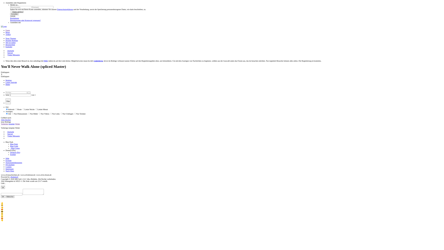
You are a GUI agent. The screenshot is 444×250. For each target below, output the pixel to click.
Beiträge (9, 80)
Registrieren (14, 18)
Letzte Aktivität (11, 82)
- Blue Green (15, 148)
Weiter (17, 124)
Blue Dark (14, 144)
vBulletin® (14, 177)
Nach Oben (10, 171)
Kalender (9, 47)
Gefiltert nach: (6, 118)
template (12, 124)
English (13, 155)
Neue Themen (11, 38)
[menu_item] (222, 203)
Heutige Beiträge (12, 41)
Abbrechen (10, 197)
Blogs (8, 32)
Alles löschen (6, 120)
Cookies (9, 167)
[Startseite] (3, 223)
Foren (8, 30)
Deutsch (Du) (15, 152)
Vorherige (4, 124)
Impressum (10, 169)
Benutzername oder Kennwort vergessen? (25, 20)
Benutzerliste (10, 45)
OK (3, 188)
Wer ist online (11, 43)
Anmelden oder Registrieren (16, 3)
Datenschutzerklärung (65, 9)
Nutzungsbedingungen (14, 163)
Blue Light (14, 146)
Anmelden (14, 14)
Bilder (8, 85)
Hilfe (7, 158)
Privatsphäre (10, 165)
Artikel (8, 35)
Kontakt (8, 161)
